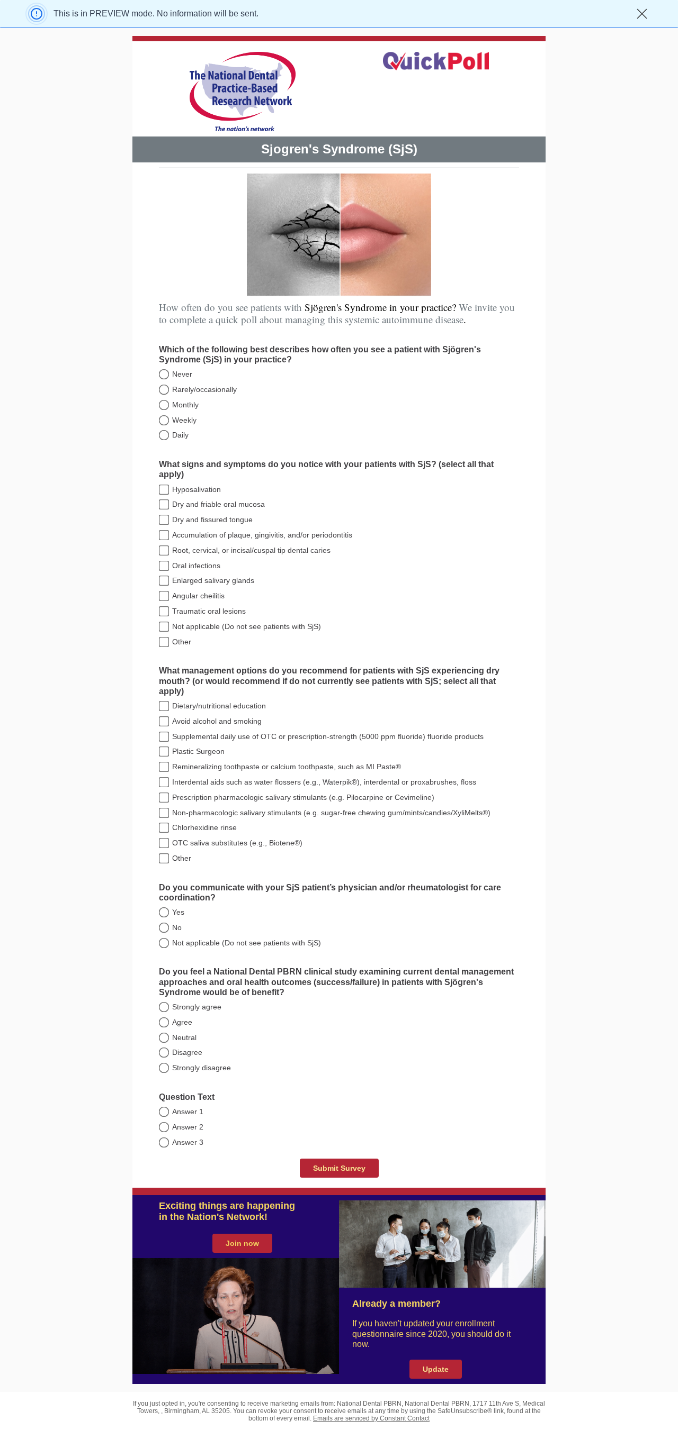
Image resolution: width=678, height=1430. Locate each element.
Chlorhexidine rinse (204, 827)
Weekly (184, 420)
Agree (182, 1022)
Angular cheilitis (198, 595)
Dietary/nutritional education (219, 706)
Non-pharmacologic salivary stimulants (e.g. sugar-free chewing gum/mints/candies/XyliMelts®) (331, 812)
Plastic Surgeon (198, 751)
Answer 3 (187, 1142)
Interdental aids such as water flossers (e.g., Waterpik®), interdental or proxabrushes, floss (324, 782)
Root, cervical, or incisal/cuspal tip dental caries (251, 550)
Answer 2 (187, 1127)
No (177, 927)
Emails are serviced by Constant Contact (371, 1418)
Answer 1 (187, 1111)
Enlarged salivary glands (213, 580)
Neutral (184, 1037)
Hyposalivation (196, 489)
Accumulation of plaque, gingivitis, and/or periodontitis (262, 535)
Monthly (185, 404)
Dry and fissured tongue (212, 519)
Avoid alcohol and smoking (217, 721)
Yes (178, 912)
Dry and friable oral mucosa (218, 504)
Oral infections (196, 565)
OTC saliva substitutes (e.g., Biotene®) (237, 843)
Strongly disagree (201, 1067)
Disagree (187, 1052)
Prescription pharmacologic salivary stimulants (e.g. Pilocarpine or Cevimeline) (303, 797)
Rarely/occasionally (204, 389)
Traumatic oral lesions (209, 611)
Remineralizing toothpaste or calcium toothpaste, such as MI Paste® (286, 766)
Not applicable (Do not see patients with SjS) (246, 626)
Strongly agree (196, 1007)
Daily (180, 435)
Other (181, 641)
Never (182, 374)
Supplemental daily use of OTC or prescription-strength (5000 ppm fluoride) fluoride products (328, 736)
